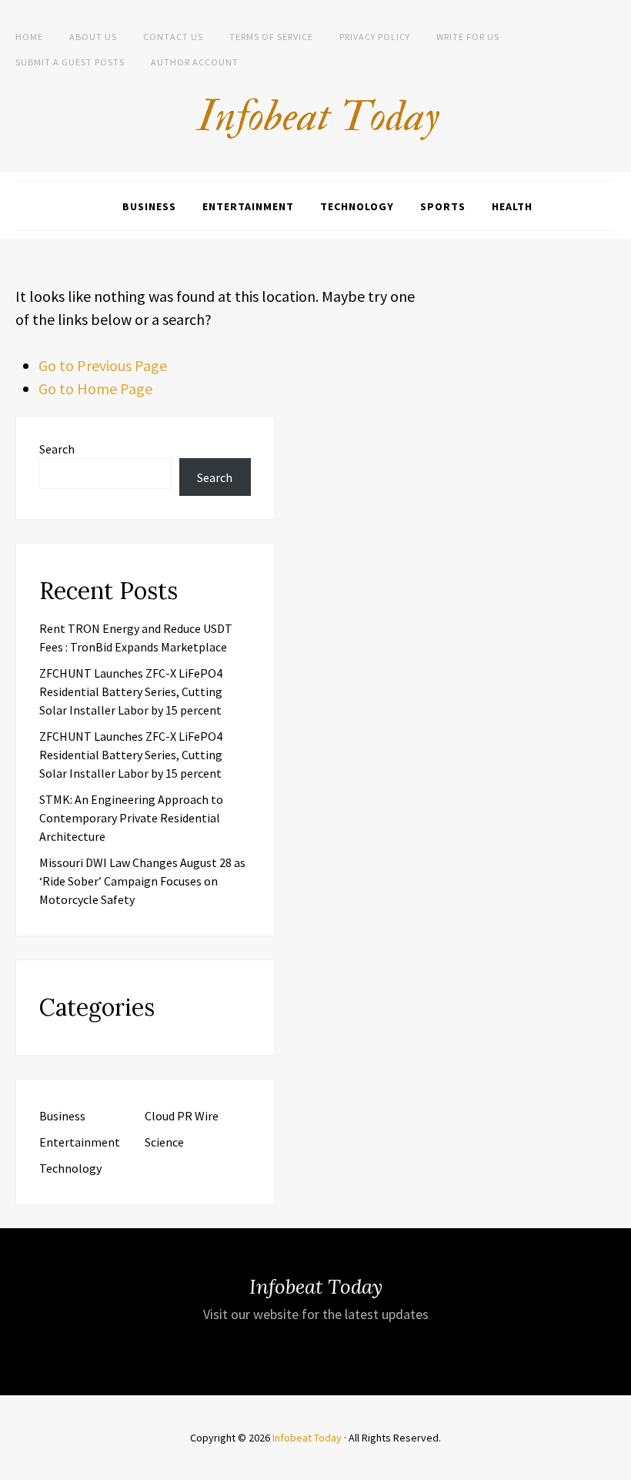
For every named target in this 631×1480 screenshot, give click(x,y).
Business (149, 206)
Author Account (195, 62)
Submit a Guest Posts (70, 62)
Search (57, 449)
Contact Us (173, 36)
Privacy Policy (374, 36)
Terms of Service (271, 36)
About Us (93, 36)
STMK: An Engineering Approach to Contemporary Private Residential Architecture (131, 818)
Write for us (467, 36)
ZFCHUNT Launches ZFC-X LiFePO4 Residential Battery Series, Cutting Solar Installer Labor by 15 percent (130, 691)
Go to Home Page (95, 388)
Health (512, 206)
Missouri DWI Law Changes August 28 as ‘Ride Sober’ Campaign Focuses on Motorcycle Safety (142, 881)
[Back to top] (615, 1464)
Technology (357, 206)
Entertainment (248, 206)
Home (29, 36)
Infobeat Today (307, 1438)
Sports (443, 206)
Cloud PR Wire (182, 1115)
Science (164, 1142)
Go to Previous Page (102, 365)
